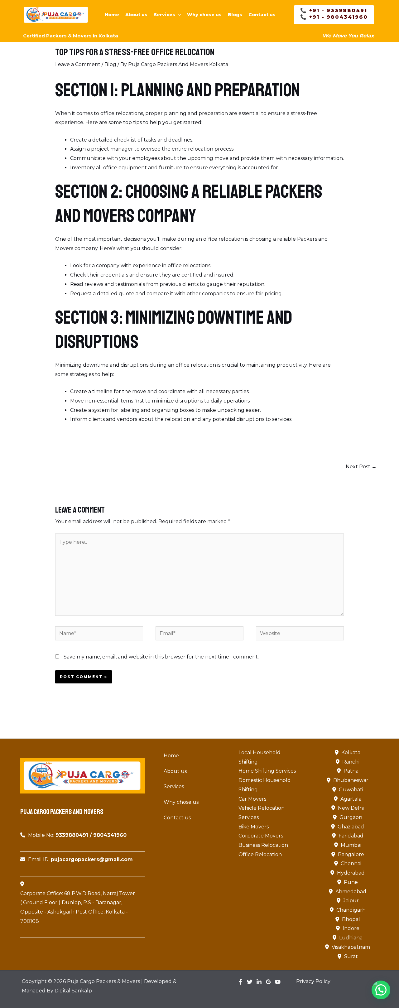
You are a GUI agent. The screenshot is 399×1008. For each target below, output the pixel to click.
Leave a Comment (77, 64)
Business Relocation (263, 845)
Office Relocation (260, 854)
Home (112, 14)
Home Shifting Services (267, 771)
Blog (110, 64)
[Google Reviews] (268, 982)
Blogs (235, 14)
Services (164, 14)
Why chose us (204, 14)
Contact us (262, 14)
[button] (178, 14)
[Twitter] (249, 982)
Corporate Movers (260, 836)
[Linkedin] (259, 982)
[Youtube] (278, 982)
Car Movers (252, 799)
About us (136, 14)
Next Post (361, 467)
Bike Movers (253, 827)
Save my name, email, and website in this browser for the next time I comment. (161, 657)
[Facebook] (240, 982)
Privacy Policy (313, 981)
